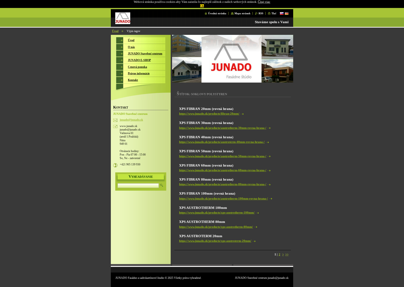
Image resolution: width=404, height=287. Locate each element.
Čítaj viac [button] (264, 2)
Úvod (115, 31)
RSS (261, 13)
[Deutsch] (287, 13)
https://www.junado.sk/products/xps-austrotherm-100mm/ (217, 212)
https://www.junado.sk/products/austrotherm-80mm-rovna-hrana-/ (222, 184)
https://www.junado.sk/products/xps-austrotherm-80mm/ (216, 227)
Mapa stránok (242, 13)
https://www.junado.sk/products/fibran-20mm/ (209, 113)
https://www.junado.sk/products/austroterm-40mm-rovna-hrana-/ (222, 142)
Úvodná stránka (217, 13)
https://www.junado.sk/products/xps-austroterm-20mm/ (215, 241)
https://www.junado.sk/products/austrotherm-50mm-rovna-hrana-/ (222, 156)
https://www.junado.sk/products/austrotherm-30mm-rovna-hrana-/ (222, 128)
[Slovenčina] (282, 13)
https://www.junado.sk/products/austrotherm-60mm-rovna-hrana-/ (222, 170)
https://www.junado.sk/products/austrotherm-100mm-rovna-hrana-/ (223, 198)
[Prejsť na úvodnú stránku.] (122, 23)
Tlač (273, 13)
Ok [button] (202, 5)
